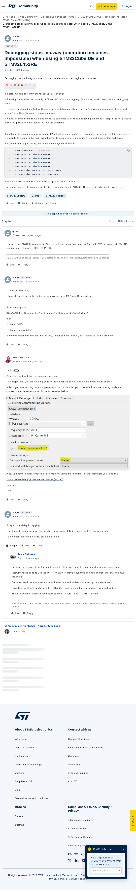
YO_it (15, 36)
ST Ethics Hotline (77, 828)
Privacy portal (57, 878)
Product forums (65, 16)
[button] (4, 7)
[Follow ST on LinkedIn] (77, 860)
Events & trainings (78, 773)
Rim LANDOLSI (21, 357)
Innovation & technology (28, 764)
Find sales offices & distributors (85, 747)
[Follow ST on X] (70, 861)
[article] (68, 248)
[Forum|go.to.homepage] (23, 6)
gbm (15, 231)
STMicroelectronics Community (20, 16)
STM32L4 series (55, 195)
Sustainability (22, 756)
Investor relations (24, 747)
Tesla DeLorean (27, 554)
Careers (19, 773)
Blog (17, 789)
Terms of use (69, 875)
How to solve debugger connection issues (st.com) (34, 479)
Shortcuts (20, 816)
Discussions (47, 16)
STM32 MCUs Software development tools (101, 16)
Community (74, 756)
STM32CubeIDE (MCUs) (16, 20)
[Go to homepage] (25, 720)
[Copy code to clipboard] (128, 150)
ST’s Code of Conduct (80, 837)
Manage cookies (77, 878)
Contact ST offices (78, 739)
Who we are (21, 739)
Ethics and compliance (80, 820)
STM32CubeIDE (16, 195)
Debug (35, 195)
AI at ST (72, 781)
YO (17, 370)
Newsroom (74, 764)
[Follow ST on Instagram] (84, 860)
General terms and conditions (31, 798)
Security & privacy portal (81, 845)
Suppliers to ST (23, 781)
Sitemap (19, 824)
